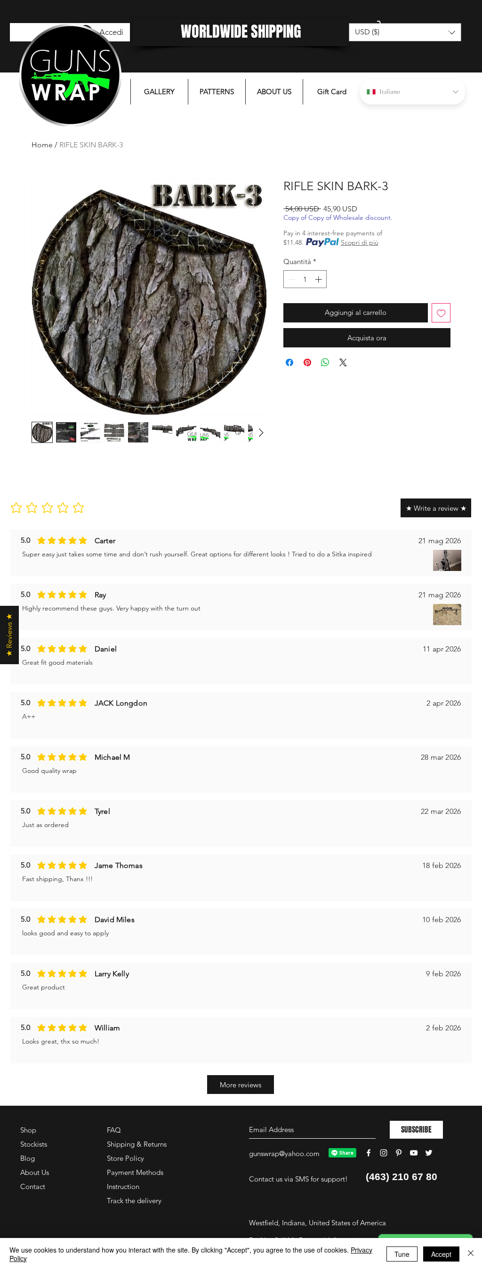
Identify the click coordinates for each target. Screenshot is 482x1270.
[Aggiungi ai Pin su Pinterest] (307, 362)
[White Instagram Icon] (383, 1152)
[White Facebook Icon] (368, 1152)
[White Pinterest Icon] (398, 1152)
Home (42, 144)
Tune (402, 1254)
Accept (441, 1254)
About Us (34, 1172)
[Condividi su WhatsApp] (325, 362)
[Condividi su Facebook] (289, 362)
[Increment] (319, 279)
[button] (413, 29)
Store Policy (125, 1158)
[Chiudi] (470, 1254)
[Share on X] (343, 362)
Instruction (123, 1186)
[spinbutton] (305, 279)
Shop (28, 1129)
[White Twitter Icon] (429, 1152)
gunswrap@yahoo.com (284, 1153)
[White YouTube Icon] (413, 1152)
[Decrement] (291, 279)
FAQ (114, 1129)
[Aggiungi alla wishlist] (441, 312)
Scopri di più (359, 242)
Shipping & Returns (137, 1144)
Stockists (33, 1144)
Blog (27, 1158)
